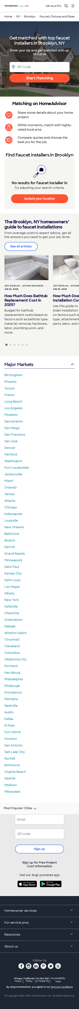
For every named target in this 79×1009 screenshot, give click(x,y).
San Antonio (13, 745)
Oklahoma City (15, 659)
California (29, 979)
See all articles (21, 246)
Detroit (9, 547)
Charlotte (11, 613)
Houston (10, 739)
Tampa (9, 494)
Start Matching (39, 78)
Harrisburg (12, 673)
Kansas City (13, 573)
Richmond (12, 765)
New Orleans (14, 527)
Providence (13, 692)
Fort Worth (12, 732)
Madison (10, 785)
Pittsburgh (12, 686)
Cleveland (12, 646)
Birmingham (13, 375)
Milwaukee (12, 792)
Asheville (11, 606)
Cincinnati (11, 640)
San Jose (11, 441)
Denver (9, 448)
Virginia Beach (15, 772)
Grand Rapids (14, 554)
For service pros (16, 923)
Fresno (9, 395)
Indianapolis (13, 514)
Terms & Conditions (62, 986)
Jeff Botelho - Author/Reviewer (23, 286)
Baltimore (11, 534)
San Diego (12, 428)
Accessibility (58, 980)
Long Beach (13, 401)
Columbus (12, 653)
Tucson (9, 388)
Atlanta (9, 501)
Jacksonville (13, 474)
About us (11, 946)
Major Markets (18, 364)
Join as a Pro (53, 6)
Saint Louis (12, 580)
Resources (12, 934)
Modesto (11, 415)
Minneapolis (13, 560)
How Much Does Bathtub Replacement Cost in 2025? (26, 300)
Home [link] (8, 16)
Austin (9, 712)
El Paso (9, 725)
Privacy (18, 979)
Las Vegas (12, 587)
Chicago (10, 507)
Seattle (9, 778)
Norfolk (9, 759)
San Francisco (14, 435)
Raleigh (10, 626)
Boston (9, 540)
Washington (13, 461)
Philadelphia (13, 679)
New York (11, 600)
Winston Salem (15, 633)
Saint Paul (11, 567)
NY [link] (18, 16)
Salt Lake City (14, 752)
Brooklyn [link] (29, 16)
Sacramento (13, 421)
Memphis (11, 699)
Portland (10, 666)
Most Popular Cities (18, 808)
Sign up (39, 849)
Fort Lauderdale (16, 468)
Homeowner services (20, 911)
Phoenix (10, 382)
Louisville (11, 520)
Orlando (10, 487)
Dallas (8, 719)
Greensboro (13, 620)
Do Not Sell (42, 979)
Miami (8, 481)
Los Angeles (13, 408)
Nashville (11, 706)
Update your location (39, 199)
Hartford (10, 454)
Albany (9, 593)
